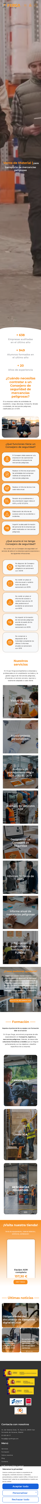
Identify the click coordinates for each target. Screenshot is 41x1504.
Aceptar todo (21, 1486)
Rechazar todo (20, 1499)
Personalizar (20, 1493)
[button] (25, 5)
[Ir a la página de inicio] (11, 5)
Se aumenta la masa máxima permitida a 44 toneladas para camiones (28, 1348)
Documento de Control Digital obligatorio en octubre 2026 (9, 1349)
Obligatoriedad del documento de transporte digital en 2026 (19, 1324)
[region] (20, 1485)
